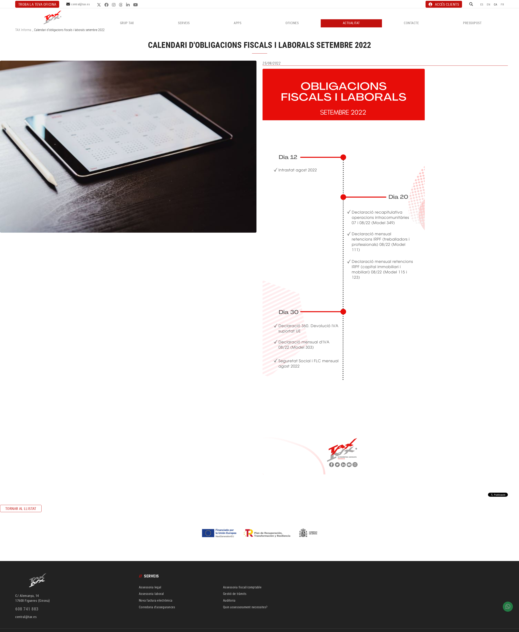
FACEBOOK (106, 5)
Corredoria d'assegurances (157, 607)
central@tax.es (80, 4)
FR (502, 4)
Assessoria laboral (151, 593)
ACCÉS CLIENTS (447, 4)
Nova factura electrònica (155, 600)
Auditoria (229, 600)
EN (488, 4)
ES (481, 4)
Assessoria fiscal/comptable (242, 587)
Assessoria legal (150, 587)
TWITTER (99, 5)
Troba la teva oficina (37, 4)
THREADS (121, 5)
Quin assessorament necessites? (245, 607)
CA (495, 4)
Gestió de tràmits (234, 593)
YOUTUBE (136, 5)
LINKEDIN (128, 5)
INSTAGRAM (114, 5)
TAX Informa (23, 30)
